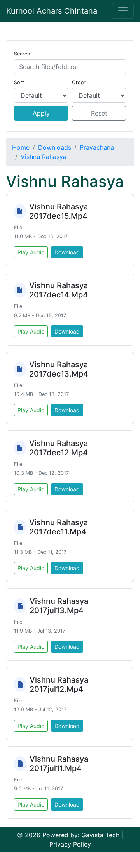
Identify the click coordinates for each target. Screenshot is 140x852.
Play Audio (31, 252)
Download (67, 252)
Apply (41, 113)
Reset (99, 113)
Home (21, 147)
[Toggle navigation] (123, 11)
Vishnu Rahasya (43, 157)
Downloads (54, 147)
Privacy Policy (70, 844)
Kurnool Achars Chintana (51, 11)
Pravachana (97, 147)
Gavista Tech (100, 835)
